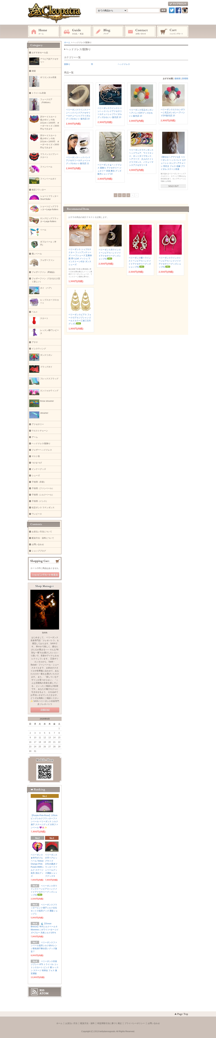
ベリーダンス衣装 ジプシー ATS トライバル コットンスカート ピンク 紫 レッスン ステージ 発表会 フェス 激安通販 (45, 967)
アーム (35, 437)
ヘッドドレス (124, 64)
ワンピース (37, 514)
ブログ (108, 32)
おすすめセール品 (40, 52)
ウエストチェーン (40, 431)
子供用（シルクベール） (43, 495)
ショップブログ (39, 551)
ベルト (35, 312)
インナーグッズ (39, 469)
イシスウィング (39, 348)
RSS (41, 990)
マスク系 (36, 456)
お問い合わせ (140, 32)
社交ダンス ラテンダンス (43, 507)
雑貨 (34, 71)
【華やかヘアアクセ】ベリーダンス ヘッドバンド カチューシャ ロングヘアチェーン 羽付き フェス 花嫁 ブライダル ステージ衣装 (173, 163)
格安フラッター (40, 190)
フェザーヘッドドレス (42, 450)
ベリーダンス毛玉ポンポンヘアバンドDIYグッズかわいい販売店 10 (141, 113)
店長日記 (44, 710)
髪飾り (67, 64)
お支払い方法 (71, 1023)
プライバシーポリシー (135, 1023)
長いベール (37, 254)
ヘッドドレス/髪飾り (41, 443)
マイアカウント (178, 4)
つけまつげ (37, 463)
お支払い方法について (42, 531)
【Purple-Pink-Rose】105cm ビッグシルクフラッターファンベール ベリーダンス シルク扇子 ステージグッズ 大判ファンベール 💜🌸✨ (44, 821)
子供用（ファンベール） (43, 488)
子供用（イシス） (40, 501)
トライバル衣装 (39, 93)
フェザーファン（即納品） (44, 272)
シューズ (36, 475)
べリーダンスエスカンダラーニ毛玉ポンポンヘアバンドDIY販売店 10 (173, 112)
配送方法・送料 (87, 1023)
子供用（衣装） (39, 482)
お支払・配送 (76, 32)
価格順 (177, 78)
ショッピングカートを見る (44, 575)
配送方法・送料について (43, 538)
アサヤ (35, 342)
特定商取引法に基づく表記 (109, 1023)
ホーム (44, 32)
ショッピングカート (173, 32)
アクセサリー (38, 424)
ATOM (44, 993)
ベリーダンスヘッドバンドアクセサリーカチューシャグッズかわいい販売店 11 (78, 160)
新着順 (185, 78)
